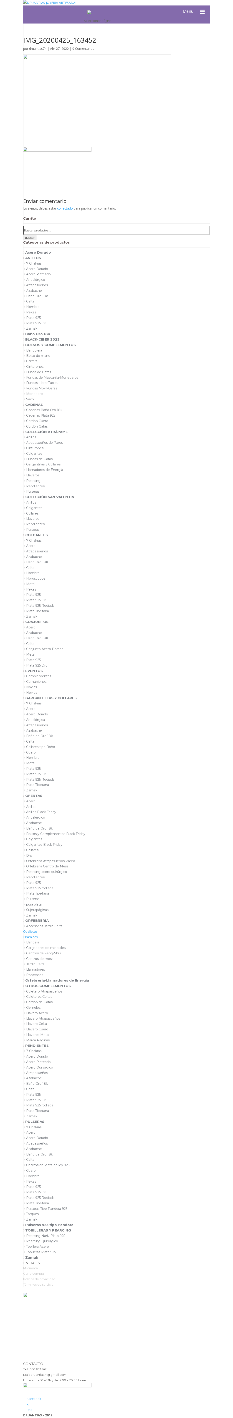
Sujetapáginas (37, 910)
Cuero (31, 752)
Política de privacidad (39, 1279)
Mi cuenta (30, 1268)
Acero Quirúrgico (39, 1067)
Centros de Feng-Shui (43, 953)
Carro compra (33, 1273)
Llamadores (35, 969)
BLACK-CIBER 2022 (42, 339)
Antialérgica (35, 720)
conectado (65, 208)
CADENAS (34, 404)
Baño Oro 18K (37, 334)
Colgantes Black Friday (44, 845)
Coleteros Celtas (39, 997)
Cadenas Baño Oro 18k (44, 410)
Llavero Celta (36, 1024)
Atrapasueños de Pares (44, 443)
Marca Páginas (38, 1040)
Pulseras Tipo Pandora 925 (46, 1209)
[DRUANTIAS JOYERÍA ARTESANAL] (89, 12)
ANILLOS (33, 258)
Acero (30, 546)
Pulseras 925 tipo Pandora (49, 1225)
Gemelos (33, 1008)
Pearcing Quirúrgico (42, 1241)
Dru (29, 855)
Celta (30, 301)
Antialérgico (35, 280)
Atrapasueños (37, 285)
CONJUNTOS (36, 622)
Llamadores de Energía (44, 470)
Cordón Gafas (37, 426)
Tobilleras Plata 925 (41, 1252)
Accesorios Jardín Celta (44, 926)
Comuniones (36, 682)
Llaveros (32, 475)
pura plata (34, 904)
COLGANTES (36, 535)
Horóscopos (35, 578)
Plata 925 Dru (37, 323)
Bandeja (32, 942)
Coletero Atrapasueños (44, 991)
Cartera (32, 361)
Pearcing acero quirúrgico (46, 872)
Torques (32, 1214)
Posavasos (34, 975)
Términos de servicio (38, 1284)
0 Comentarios (83, 48)
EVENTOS (34, 671)
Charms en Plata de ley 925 (47, 1165)
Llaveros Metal (37, 1035)
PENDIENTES (37, 1045)
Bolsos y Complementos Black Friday (55, 834)
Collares (32, 513)
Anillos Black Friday (41, 812)
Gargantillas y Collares (43, 464)
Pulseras (32, 491)
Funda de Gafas (38, 372)
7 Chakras (33, 263)
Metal (30, 584)
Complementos (38, 676)
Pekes (31, 312)
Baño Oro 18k (37, 296)
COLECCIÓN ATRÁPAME (46, 432)
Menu (188, 11)
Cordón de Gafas (39, 1002)
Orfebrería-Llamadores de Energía (57, 980)
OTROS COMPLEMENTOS (48, 986)
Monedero (34, 394)
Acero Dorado (38, 252)
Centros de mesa (39, 959)
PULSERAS (34, 1121)
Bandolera (34, 350)
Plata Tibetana (37, 611)
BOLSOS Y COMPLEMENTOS (50, 345)
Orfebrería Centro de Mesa (47, 866)
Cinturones (34, 367)
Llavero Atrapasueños (43, 1018)
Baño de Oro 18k (39, 736)
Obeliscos (30, 931)
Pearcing (33, 481)
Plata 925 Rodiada (40, 606)
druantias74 (37, 48)
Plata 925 (33, 318)
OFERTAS (33, 795)
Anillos (31, 437)
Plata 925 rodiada (39, 888)
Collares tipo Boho (40, 747)
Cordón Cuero (37, 421)
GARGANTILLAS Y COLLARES (51, 698)
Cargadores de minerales (46, 948)
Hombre (33, 307)
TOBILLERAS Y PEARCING (48, 1230)
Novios (31, 693)
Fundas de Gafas (39, 459)
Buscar (30, 238)
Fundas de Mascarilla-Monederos (52, 378)
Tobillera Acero (37, 1247)
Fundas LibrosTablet (42, 383)
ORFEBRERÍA (37, 920)
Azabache (34, 291)
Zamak (31, 328)
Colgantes (34, 454)
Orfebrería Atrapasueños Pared (50, 861)
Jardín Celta (35, 964)
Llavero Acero (37, 1013)
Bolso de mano (38, 356)
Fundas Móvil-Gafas (41, 388)
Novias (31, 687)
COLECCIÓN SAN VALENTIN (49, 497)
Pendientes (35, 486)
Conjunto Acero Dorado (44, 649)
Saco (30, 399)
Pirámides (30, 937)
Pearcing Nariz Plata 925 (45, 1236)
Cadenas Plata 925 (40, 415)
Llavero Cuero (37, 1029)
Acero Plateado (38, 274)
